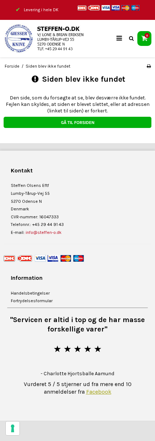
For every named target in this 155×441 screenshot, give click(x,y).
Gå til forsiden (77, 122)
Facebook (98, 391)
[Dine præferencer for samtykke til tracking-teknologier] (12, 428)
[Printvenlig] (148, 66)
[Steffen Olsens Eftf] (49, 38)
